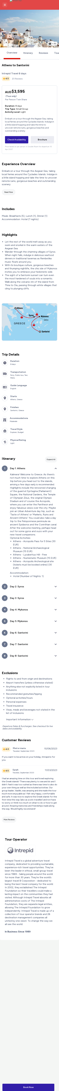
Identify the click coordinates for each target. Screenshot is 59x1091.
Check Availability (16, 139)
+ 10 (54, 44)
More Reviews (9, 820)
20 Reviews (17, 78)
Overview (12, 52)
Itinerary (28, 52)
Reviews (43, 52)
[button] (4, 4)
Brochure (42, 139)
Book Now (28, 1087)
